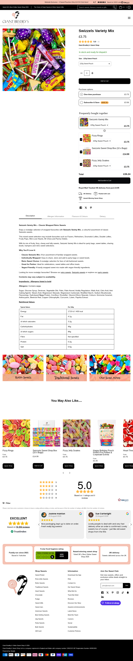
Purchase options (86, 89)
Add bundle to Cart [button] (104, 180)
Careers (71, 619)
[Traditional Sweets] (66, 368)
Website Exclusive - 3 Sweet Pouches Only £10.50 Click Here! (66, 2)
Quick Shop (8, 466)
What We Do (72, 591)
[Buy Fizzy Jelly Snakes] (76, 433)
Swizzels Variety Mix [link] (98, 119)
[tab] (30, 216)
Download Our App (74, 575)
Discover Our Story (74, 603)
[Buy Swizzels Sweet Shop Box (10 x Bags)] (46, 433)
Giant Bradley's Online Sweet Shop (14, 645)
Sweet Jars (39, 607)
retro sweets (66, 272)
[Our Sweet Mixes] (109, 368)
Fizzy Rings (8, 450)
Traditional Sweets (41, 587)
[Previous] (63, 473)
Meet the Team (73, 615)
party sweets (103, 272)
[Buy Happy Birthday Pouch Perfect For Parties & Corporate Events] (107, 433)
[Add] (92, 73)
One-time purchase (92, 94)
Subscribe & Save (96, 102)
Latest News (72, 611)
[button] (110, 2)
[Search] (114, 7)
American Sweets (41, 611)
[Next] (69, 473)
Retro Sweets (40, 583)
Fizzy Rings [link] (97, 136)
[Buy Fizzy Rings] (16, 433)
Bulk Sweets (39, 627)
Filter (7, 503)
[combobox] (95, 7)
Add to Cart (104, 81)
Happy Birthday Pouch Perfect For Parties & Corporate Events (103, 452)
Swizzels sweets (78, 272)
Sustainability (72, 627)
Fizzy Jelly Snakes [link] (100, 160)
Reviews (71, 599)
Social (70, 623)
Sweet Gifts (39, 603)
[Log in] (129, 7)
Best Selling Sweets (42, 615)
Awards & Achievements (76, 607)
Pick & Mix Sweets (41, 579)
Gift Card (38, 631)
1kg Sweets (39, 619)
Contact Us (72, 583)
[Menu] (129, 18)
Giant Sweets (40, 591)
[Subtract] (81, 73)
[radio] (81, 94)
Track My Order (73, 595)
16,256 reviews (23, 527)
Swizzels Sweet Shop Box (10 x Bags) (45, 451)
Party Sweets (39, 623)
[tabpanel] (66, 285)
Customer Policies (74, 631)
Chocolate (38, 595)
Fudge (37, 599)
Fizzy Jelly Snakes (71, 450)
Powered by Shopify (9, 651)
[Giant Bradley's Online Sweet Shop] (16, 18)
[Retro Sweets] (23, 368)
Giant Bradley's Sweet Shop (89, 45)
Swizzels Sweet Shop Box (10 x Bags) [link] (109, 148)
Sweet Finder (40, 575)
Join (126, 585)
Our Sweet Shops (74, 587)
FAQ (69, 579)
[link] (84, 123)
